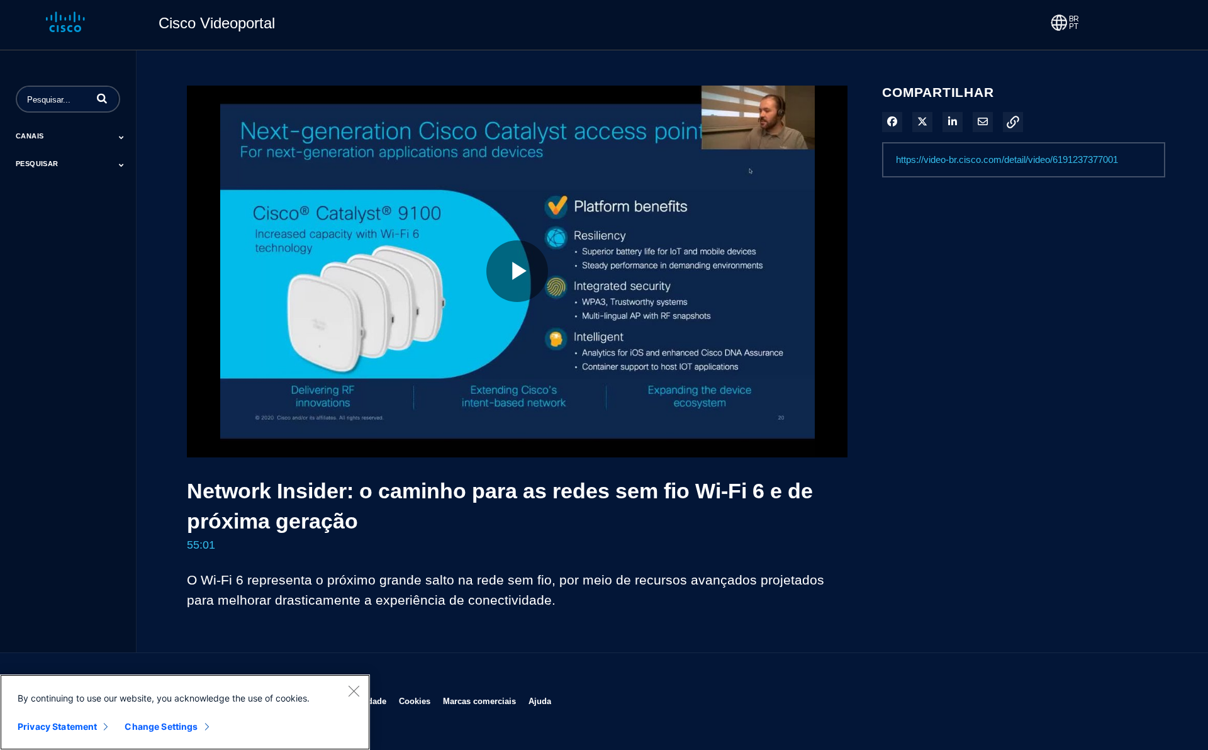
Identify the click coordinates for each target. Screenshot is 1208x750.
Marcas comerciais (479, 701)
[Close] (353, 691)
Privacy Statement (57, 726)
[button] (102, 98)
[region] (185, 712)
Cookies (414, 701)
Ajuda (539, 701)
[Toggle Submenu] (121, 137)
